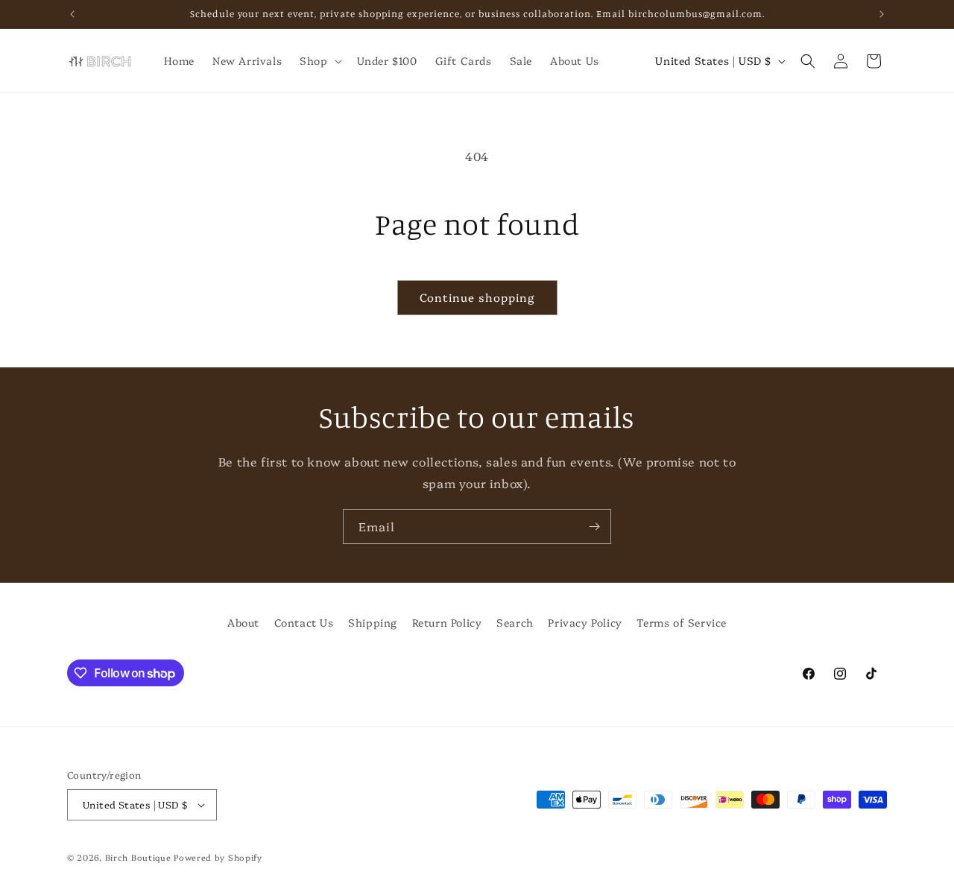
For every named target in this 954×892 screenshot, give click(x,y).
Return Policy (447, 622)
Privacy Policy (585, 622)
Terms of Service (681, 622)
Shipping (372, 622)
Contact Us (304, 622)
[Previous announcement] (72, 14)
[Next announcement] (881, 14)
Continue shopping (477, 297)
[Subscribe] (594, 526)
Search (515, 622)
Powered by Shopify (218, 857)
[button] (319, 60)
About (243, 622)
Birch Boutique (138, 857)
